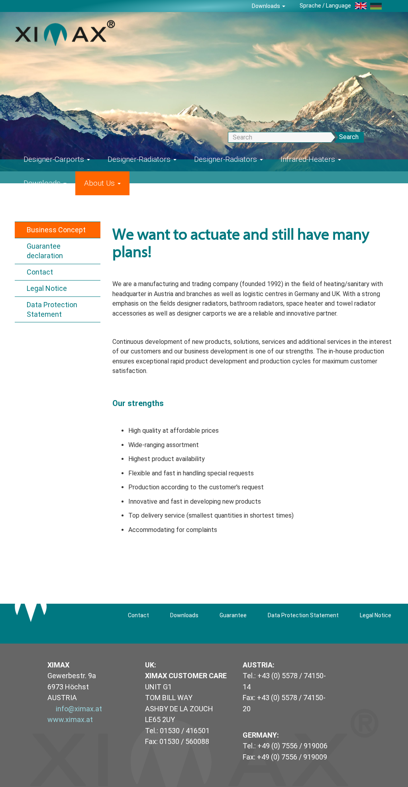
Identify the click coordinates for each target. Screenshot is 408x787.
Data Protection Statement (52, 309)
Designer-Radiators (140, 159)
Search (349, 137)
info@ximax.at (79, 709)
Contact (40, 272)
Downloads (266, 6)
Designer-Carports (55, 159)
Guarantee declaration (45, 251)
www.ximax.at (70, 719)
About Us (100, 183)
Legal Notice (47, 288)
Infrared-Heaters (308, 159)
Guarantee (233, 615)
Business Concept (56, 230)
